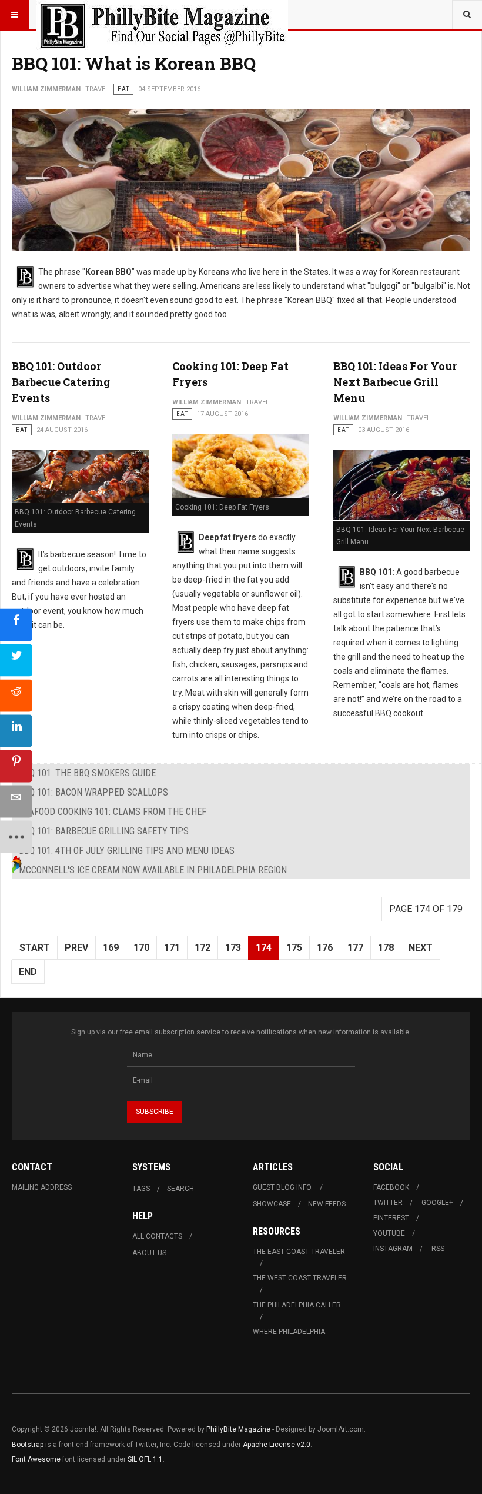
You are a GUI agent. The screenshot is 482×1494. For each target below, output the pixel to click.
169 (111, 947)
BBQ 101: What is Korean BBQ (134, 63)
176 (325, 947)
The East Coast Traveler (299, 1251)
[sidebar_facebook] (16, 624)
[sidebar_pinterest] (16, 766)
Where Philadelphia (289, 1331)
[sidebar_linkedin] (16, 730)
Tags (141, 1188)
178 (386, 947)
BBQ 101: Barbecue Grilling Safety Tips (104, 831)
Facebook (391, 1187)
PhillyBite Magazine (238, 1429)
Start (34, 947)
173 (233, 947)
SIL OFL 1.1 (145, 1459)
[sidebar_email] (16, 801)
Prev (76, 947)
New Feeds (327, 1204)
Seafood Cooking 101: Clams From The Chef (112, 811)
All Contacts (157, 1236)
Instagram (393, 1249)
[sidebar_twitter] (16, 660)
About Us (149, 1253)
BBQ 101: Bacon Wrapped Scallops (93, 792)
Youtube (389, 1233)
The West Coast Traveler (300, 1278)
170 (141, 947)
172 (202, 947)
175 (294, 947)
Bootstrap (27, 1444)
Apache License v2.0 (276, 1444)
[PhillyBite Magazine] (162, 14)
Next (421, 947)
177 (355, 947)
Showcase (272, 1204)
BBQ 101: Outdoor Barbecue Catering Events (61, 382)
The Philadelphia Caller (297, 1305)
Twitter (388, 1203)
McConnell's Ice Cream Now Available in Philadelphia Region (153, 870)
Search (180, 1188)
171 (172, 947)
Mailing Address (42, 1187)
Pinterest (391, 1218)
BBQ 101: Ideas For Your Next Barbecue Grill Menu (395, 382)
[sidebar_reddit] (16, 695)
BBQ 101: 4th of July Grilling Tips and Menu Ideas (127, 850)
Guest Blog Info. (283, 1187)
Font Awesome (36, 1459)
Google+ (437, 1203)
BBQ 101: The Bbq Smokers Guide (87, 772)
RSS (437, 1249)
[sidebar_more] (16, 836)
